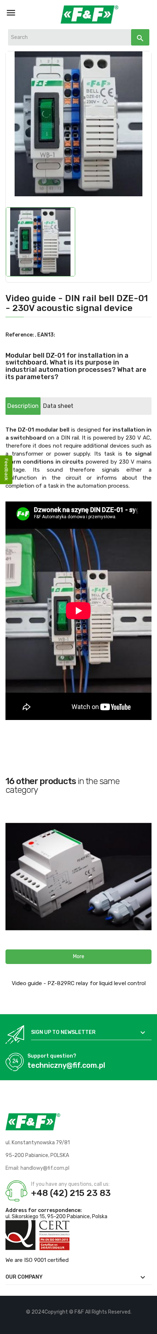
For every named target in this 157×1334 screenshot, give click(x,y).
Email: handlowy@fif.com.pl (37, 1168)
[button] (78, 956)
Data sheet (58, 405)
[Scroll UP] (148, 1325)
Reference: (19, 335)
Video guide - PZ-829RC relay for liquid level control (79, 983)
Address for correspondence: (43, 1210)
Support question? (51, 1056)
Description (23, 405)
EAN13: (46, 335)
